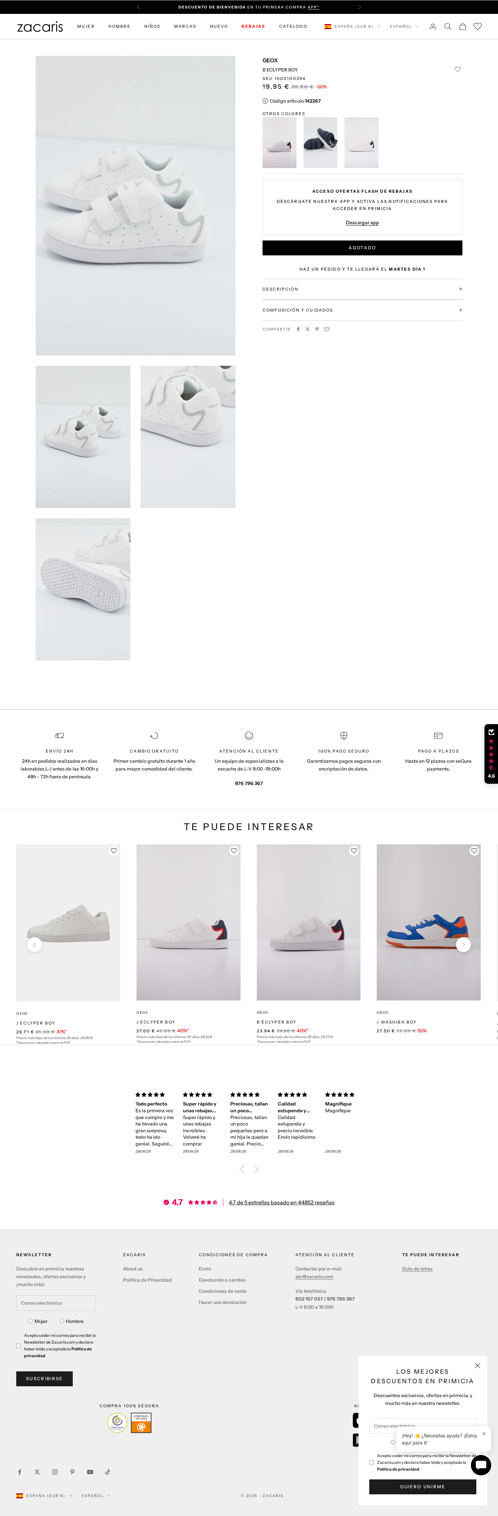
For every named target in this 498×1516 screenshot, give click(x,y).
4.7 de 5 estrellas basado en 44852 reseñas (282, 1202)
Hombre (75, 1321)
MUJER (86, 26)
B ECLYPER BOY (277, 1022)
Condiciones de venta (223, 1291)
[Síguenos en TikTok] (107, 1472)
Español (401, 26)
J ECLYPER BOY (35, 1023)
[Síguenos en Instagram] (54, 1472)
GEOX (270, 60)
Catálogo (293, 26)
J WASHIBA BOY (397, 1022)
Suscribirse (44, 1378)
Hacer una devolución (223, 1302)
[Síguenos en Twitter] (37, 1472)
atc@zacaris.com (314, 1276)
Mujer (41, 1321)
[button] (244, 1169)
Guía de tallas (417, 1269)
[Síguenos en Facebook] (19, 1472)
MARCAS (185, 26)
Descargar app (362, 222)
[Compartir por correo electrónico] (326, 329)
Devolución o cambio (222, 1280)
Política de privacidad (398, 1469)
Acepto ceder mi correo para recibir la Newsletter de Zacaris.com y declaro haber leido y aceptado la (426, 1462)
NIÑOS (152, 26)
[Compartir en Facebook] (298, 329)
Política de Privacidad (147, 1280)
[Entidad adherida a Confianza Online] (129, 1423)
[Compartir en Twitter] (307, 329)
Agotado (362, 247)
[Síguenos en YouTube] (90, 1472)
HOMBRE (119, 26)
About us (133, 1269)
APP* (313, 7)
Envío (205, 1269)
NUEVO (219, 26)
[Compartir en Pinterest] (317, 329)
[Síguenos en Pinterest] (72, 1472)
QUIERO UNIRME (422, 1486)
